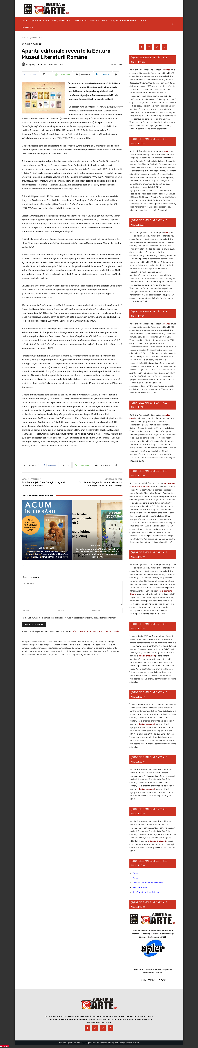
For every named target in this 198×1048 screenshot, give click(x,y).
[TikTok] (157, 47)
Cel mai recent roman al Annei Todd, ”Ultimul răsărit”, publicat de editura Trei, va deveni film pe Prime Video (46, 554)
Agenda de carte (35, 37)
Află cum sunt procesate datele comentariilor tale (95, 631)
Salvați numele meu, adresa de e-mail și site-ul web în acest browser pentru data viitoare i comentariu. (71, 618)
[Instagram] (149, 47)
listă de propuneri (146, 656)
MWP (137, 1043)
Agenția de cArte (37, 64)
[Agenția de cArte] (24, 64)
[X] (164, 47)
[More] (116, 74)
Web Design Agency (123, 1043)
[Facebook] (141, 47)
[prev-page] (23, 565)
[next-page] (28, 565)
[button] (173, 24)
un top (167, 70)
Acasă (24, 37)
